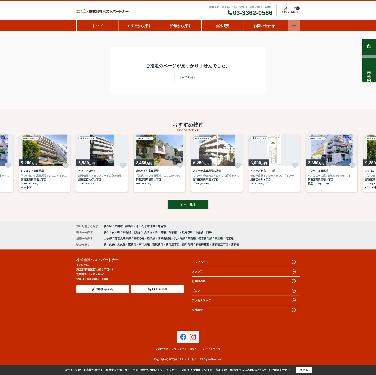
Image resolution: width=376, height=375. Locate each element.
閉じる (304, 370)
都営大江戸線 (123, 238)
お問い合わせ (264, 26)
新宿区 (108, 226)
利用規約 (163, 349)
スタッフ (197, 271)
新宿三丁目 (173, 244)
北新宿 (137, 232)
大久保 (148, 232)
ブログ (196, 290)
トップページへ (188, 77)
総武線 (151, 238)
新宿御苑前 (202, 244)
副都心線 (139, 238)
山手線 (108, 238)
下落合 (199, 232)
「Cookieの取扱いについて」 (253, 370)
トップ (97, 26)
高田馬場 (161, 232)
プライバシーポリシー (187, 349)
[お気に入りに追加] (8, 165)
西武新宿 (157, 244)
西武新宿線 (165, 238)
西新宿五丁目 (220, 244)
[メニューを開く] (294, 25)
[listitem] (102, 163)
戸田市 (119, 226)
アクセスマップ (201, 300)
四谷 (209, 232)
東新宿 (132, 244)
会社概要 (222, 26)
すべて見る (188, 204)
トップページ (200, 261)
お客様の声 (199, 281)
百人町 (116, 232)
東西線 (192, 238)
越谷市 (162, 226)
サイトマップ (213, 349)
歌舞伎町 (188, 232)
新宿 (107, 232)
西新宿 (127, 232)
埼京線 (229, 238)
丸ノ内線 (180, 238)
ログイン (285, 12)
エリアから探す (139, 26)
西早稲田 (174, 232)
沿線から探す (180, 26)
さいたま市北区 (145, 226)
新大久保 (109, 244)
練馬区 (129, 226)
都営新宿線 (205, 238)
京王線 (219, 238)
